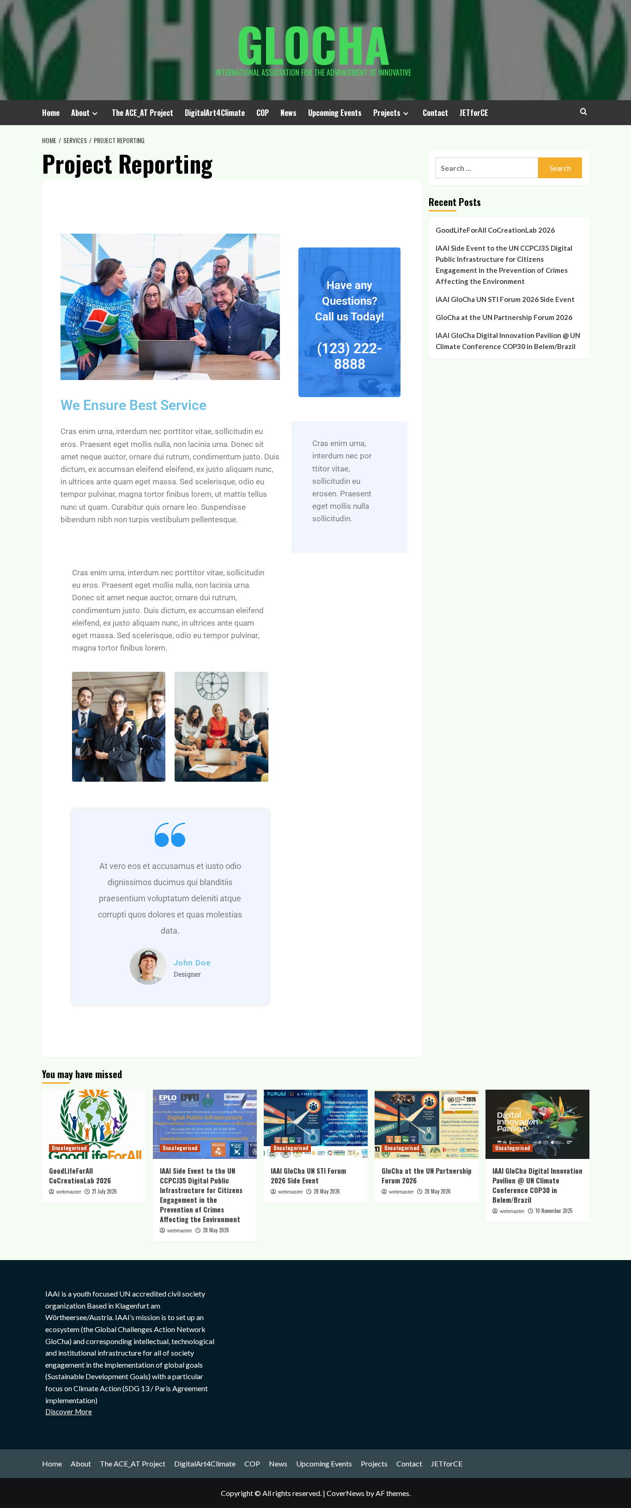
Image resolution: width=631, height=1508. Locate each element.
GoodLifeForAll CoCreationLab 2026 (495, 230)
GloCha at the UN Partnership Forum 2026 (504, 317)
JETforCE (474, 112)
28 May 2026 (216, 1230)
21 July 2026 (104, 1191)
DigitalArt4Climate (215, 112)
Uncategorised (69, 1148)
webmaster (68, 1191)
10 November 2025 (553, 1210)
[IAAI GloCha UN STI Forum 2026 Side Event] (316, 1124)
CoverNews (345, 1493)
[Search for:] (487, 167)
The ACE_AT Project (142, 112)
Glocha (313, 44)
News (288, 112)
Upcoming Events (335, 112)
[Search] (583, 111)
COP (262, 112)
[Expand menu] (95, 113)
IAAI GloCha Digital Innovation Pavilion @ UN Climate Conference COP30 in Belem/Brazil (508, 340)
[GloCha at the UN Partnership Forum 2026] (427, 1124)
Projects (386, 112)
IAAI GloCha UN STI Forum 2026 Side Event (505, 299)
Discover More (68, 1411)
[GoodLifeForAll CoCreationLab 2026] (94, 1124)
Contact (435, 112)
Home (51, 112)
